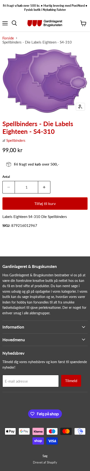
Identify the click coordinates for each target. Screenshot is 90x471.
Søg (45, 456)
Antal (6, 177)
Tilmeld (71, 380)
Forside (8, 38)
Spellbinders (15, 140)
